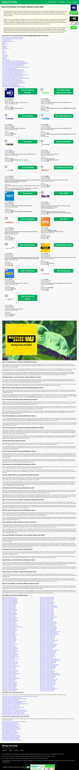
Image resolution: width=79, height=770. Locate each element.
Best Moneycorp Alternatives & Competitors (10, 738)
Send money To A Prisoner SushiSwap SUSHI (49, 679)
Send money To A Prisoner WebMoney (9, 647)
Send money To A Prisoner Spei (8, 668)
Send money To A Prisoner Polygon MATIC (48, 666)
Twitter (10, 750)
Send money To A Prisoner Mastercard (9, 625)
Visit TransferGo (27, 271)
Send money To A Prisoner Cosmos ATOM (48, 626)
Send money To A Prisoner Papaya (9, 605)
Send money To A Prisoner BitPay (8, 631)
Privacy (22, 750)
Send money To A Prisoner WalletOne (9, 614)
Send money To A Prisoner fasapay (47, 599)
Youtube (16, 750)
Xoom (3, 49)
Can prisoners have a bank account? (9, 68)
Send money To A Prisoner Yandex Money (10, 651)
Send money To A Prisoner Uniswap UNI (48, 683)
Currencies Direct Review (15, 714)
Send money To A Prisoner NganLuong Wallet (11, 673)
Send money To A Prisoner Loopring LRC (48, 662)
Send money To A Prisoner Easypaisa (9, 634)
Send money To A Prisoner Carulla (9, 679)
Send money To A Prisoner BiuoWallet (9, 603)
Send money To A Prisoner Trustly (8, 646)
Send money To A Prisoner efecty (8, 675)
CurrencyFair (4, 46)
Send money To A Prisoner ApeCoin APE (48, 625)
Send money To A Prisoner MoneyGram (10, 655)
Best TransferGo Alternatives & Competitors (10, 737)
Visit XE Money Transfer (27, 91)
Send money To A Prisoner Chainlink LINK (48, 661)
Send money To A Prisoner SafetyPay (47, 614)
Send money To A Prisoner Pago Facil (9, 682)
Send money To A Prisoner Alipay (8, 628)
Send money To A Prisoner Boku (8, 615)
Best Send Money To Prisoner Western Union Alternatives (13, 86)
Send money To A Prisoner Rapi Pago (9, 683)
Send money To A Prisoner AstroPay (9, 674)
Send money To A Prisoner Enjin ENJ (47, 647)
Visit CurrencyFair (63, 142)
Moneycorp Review (13, 713)
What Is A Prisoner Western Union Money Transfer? (12, 38)
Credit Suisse (5, 54)
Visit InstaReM (28, 167)
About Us (4, 750)
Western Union (5, 56)
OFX (3, 53)
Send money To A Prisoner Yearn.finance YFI (48, 688)
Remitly (3, 42)
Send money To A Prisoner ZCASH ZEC (47, 689)
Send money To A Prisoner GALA (46, 657)
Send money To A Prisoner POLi (8, 659)
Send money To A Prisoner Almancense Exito (11, 678)
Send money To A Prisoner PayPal (9, 640)
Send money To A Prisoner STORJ (46, 678)
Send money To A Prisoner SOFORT (47, 609)
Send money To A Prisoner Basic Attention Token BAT (50, 631)
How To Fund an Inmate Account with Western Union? (12, 69)
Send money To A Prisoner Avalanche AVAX (48, 628)
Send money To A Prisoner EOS (46, 648)
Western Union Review (14, 711)
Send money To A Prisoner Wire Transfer (10, 663)
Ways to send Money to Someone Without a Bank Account (13, 83)
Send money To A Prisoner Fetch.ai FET (48, 652)
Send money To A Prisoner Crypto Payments (48, 607)
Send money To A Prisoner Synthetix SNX (48, 675)
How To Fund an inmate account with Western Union (12, 75)
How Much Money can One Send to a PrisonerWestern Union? (14, 62)
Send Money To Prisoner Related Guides (10, 84)
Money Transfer (53, 2)
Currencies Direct (5, 59)
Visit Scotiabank (27, 219)
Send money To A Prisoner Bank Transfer (10, 658)
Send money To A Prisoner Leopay (9, 612)
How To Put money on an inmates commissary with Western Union (15, 74)
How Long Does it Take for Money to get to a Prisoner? (13, 76)
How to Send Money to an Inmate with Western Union (12, 65)
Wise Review (10, 700)
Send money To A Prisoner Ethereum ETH (48, 651)
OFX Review (10, 708)
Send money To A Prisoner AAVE (46, 620)
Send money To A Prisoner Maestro (9, 664)
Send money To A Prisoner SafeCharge (10, 644)
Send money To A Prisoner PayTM (9, 607)
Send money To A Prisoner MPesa (9, 636)
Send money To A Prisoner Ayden (8, 597)
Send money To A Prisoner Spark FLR (47, 655)
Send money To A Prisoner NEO (46, 669)
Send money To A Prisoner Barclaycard (10, 602)
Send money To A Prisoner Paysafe (9, 641)
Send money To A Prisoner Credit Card (9, 661)
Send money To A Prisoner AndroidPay (9, 599)
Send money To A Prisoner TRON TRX (47, 682)
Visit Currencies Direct (27, 298)
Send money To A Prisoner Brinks (8, 604)
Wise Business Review (14, 698)
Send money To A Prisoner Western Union (10, 653)
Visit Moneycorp (63, 271)
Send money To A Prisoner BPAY (8, 632)
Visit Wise (28, 142)
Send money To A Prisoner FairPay (47, 604)
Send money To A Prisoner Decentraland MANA (49, 664)
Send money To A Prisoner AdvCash (9, 672)
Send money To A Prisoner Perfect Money (10, 671)
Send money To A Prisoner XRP (46, 685)
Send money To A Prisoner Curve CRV (47, 641)
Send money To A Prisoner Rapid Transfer (10, 656)
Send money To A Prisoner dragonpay (47, 602)
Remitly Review (11, 697)
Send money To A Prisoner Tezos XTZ (47, 687)
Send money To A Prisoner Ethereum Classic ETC (49, 650)
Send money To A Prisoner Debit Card (9, 662)
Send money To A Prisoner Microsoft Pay (10, 618)
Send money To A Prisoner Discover (9, 621)
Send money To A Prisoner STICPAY (47, 598)
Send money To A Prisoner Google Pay (9, 598)
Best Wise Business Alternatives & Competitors (11, 724)
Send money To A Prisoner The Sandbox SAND (49, 673)
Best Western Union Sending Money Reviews (11, 85)
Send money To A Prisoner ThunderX (9, 669)
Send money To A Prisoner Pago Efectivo (10, 689)
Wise (3, 44)
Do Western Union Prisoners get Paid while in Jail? (12, 73)
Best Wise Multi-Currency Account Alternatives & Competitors (14, 721)
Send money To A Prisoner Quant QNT (47, 671)
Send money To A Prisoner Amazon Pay (10, 629)
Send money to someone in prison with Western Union (13, 81)
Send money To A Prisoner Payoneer (9, 639)
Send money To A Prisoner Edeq (8, 680)
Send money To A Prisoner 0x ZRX (46, 690)
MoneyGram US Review (15, 703)
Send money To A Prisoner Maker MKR (47, 668)
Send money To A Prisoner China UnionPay (10, 666)
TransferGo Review (13, 712)
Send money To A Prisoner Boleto (8, 690)
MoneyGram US (5, 48)
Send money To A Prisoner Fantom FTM (48, 656)
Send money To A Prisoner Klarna (8, 635)
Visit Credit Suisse (27, 245)
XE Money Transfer (6, 40)
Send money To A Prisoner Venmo (9, 652)
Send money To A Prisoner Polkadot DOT (48, 645)
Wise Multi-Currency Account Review (20, 696)
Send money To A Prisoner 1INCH (46, 619)
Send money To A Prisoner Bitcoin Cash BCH (48, 632)
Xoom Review (11, 704)
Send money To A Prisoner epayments (9, 613)
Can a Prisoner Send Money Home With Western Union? (13, 64)
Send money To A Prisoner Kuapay (9, 616)
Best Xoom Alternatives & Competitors (9, 730)
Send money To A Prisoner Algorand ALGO (48, 623)
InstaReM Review (12, 702)
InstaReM (4, 47)
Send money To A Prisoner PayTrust (47, 597)
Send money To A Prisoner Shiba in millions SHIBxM (50, 674)
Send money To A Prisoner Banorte (9, 687)
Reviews (75, 2)
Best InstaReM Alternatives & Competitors (10, 727)
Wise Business (5, 43)
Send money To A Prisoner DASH (46, 642)
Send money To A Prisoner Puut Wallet (9, 609)
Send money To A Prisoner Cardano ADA (48, 621)
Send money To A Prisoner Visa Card (9, 624)
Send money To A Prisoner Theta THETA (48, 680)
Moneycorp (4, 58)
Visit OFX (63, 219)
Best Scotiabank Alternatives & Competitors (10, 732)
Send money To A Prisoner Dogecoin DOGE (48, 644)
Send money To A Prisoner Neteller (9, 637)
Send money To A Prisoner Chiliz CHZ (47, 639)
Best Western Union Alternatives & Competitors (11, 736)
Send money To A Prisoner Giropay (47, 610)
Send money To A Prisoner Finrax (46, 608)
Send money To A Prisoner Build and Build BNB (49, 634)
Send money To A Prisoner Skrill (8, 645)
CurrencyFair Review (14, 701)
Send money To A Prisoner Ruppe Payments (48, 605)
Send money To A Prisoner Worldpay (9, 650)
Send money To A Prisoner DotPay (46, 613)
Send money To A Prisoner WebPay (9, 667)
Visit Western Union (63, 245)
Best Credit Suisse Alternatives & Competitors (11, 735)
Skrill (3, 51)
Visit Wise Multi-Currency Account (63, 91)
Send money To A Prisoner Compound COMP (49, 640)
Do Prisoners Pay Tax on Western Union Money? (11, 79)
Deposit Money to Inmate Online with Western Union (12, 80)
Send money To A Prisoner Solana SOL (47, 677)
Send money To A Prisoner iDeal (8, 657)
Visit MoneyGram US (63, 167)
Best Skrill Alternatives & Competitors (9, 731)
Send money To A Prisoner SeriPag (9, 684)
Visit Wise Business (63, 116)
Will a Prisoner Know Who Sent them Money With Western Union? (15, 63)
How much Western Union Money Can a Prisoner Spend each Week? (15, 78)
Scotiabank (4, 52)
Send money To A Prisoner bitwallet (47, 612)
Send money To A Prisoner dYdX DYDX (47, 646)
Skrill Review (10, 706)
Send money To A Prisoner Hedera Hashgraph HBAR (50, 659)
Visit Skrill (63, 193)
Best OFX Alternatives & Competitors (9, 733)
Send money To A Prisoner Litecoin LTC (47, 663)
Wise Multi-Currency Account (8, 41)
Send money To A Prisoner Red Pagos (9, 685)
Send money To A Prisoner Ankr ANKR (47, 624)
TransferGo (4, 57)
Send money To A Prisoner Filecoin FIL (47, 653)
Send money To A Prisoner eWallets (47, 618)
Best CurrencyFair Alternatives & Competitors (11, 726)
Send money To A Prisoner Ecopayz (9, 610)
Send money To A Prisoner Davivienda (9, 677)
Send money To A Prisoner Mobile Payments (48, 616)
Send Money (62, 2)
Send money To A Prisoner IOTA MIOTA (47, 667)
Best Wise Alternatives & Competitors (9, 725)
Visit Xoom (27, 193)
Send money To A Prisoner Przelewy (47, 615)
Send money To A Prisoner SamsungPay (10, 620)
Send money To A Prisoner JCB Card (9, 623)
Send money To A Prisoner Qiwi (8, 642)
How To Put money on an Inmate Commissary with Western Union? (15, 67)
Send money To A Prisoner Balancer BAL (48, 630)
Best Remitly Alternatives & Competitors (10, 722)
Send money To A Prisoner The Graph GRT (48, 658)
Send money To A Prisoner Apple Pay (9, 630)
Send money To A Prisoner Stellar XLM (47, 684)
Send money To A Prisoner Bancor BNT (47, 635)
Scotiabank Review (13, 707)
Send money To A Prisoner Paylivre (47, 603)
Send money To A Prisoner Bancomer (9, 688)
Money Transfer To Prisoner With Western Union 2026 (12, 37)
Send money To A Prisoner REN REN (47, 672)
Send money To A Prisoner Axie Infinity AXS (48, 629)
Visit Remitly (27, 116)
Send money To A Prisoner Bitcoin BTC (47, 636)
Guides (69, 2)
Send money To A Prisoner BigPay (9, 619)
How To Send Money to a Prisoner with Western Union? (13, 60)
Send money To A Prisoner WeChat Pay (10, 648)
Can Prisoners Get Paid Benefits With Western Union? (12, 70)
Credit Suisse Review (14, 709)
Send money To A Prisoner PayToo (9, 608)
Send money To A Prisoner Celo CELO (47, 637)
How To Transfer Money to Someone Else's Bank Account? (13, 72)
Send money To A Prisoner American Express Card (12, 626)
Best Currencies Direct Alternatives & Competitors (12, 740)
